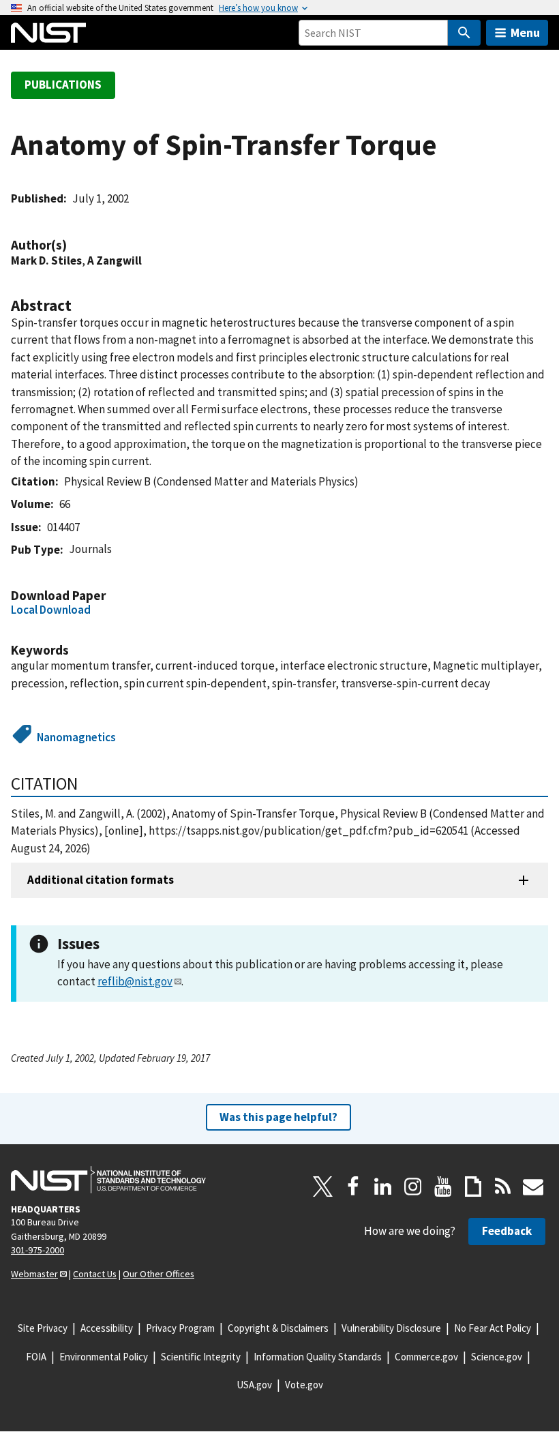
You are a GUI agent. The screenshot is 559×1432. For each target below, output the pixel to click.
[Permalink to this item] (73, 245)
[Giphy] (473, 1187)
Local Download (51, 609)
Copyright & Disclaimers (278, 1328)
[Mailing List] (533, 1187)
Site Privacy (42, 1328)
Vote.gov (304, 1384)
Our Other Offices (158, 1274)
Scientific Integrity (201, 1356)
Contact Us (95, 1274)
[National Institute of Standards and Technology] (108, 1179)
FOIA (36, 1356)
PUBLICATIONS (63, 84)
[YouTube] (443, 1187)
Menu (525, 32)
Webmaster (34, 1274)
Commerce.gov (426, 1356)
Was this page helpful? (278, 1116)
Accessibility (106, 1328)
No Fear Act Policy (492, 1328)
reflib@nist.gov (134, 981)
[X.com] (323, 1187)
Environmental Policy (103, 1356)
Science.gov (496, 1356)
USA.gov (254, 1384)
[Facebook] (353, 1187)
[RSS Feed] (503, 1187)
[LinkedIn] (383, 1187)
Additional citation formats (100, 879)
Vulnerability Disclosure (391, 1328)
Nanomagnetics (76, 737)
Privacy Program (180, 1328)
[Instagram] (413, 1187)
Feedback (507, 1230)
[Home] (48, 33)
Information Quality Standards (318, 1356)
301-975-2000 (37, 1250)
